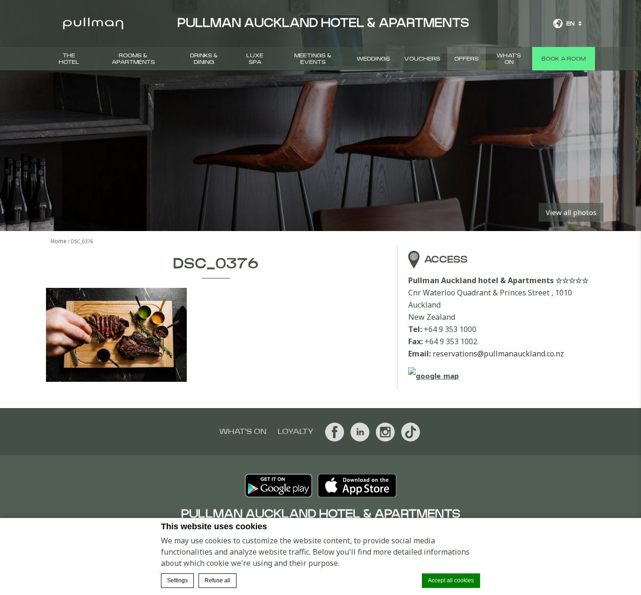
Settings (177, 580)
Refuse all (217, 580)
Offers (466, 59)
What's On (508, 59)
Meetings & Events (312, 59)
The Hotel (69, 59)
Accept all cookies (451, 580)
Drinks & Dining (204, 59)
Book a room (564, 59)
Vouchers (422, 59)
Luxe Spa (254, 59)
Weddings (373, 59)
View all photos (571, 212)
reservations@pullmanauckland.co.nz (498, 353)
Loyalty (295, 431)
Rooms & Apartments (133, 59)
